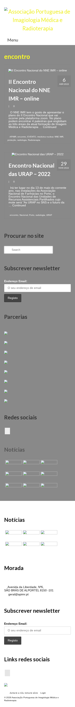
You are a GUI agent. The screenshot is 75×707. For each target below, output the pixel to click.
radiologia (22, 140)
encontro (22, 137)
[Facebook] (7, 431)
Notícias (14, 449)
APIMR (13, 137)
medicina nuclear (45, 137)
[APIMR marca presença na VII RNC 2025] (48, 488)
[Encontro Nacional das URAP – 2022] (38, 154)
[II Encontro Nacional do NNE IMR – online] (37, 70)
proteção (12, 140)
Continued (49, 127)
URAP (49, 215)
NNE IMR (59, 137)
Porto (31, 215)
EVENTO (31, 137)
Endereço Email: (15, 281)
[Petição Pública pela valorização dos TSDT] (13, 465)
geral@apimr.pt (18, 594)
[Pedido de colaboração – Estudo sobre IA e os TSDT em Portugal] (13, 488)
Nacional (24, 215)
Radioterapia (34, 140)
